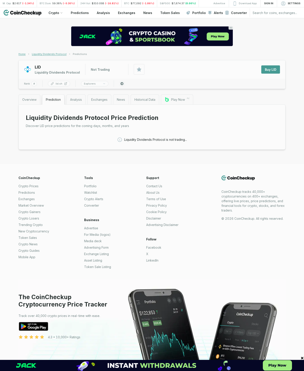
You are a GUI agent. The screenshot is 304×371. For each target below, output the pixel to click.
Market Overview (31, 205)
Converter (91, 205)
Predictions (26, 192)
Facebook (153, 247)
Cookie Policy (156, 212)
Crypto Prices (28, 186)
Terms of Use (156, 199)
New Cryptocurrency (33, 231)
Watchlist (90, 192)
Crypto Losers (28, 218)
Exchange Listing (96, 254)
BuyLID (270, 69)
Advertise (91, 228)
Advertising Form (96, 247)
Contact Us (154, 186)
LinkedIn (152, 260)
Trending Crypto (30, 225)
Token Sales (27, 238)
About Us (153, 192)
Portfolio (90, 186)
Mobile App (26, 257)
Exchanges (26, 199)
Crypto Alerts (93, 199)
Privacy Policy (156, 205)
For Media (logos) (97, 234)
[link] (80, 54)
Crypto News (28, 244)
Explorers (90, 83)
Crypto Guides (29, 250)
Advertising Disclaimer (162, 225)
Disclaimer (153, 218)
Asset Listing (93, 260)
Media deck (93, 241)
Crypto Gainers (29, 212)
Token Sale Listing (97, 267)
